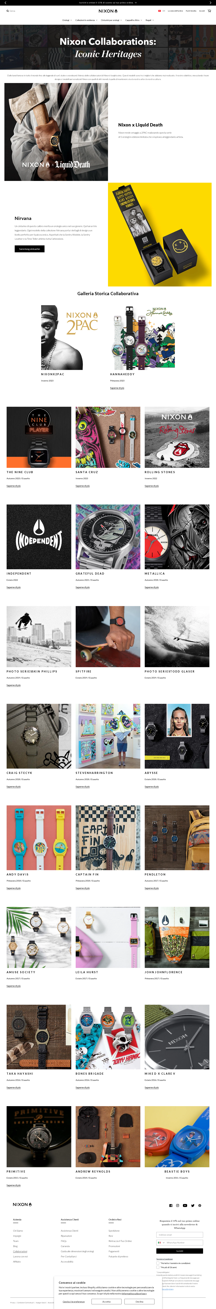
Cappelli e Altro (132, 20)
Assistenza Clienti (69, 1230)
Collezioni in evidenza (85, 20)
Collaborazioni (20, 1251)
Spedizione (114, 1230)
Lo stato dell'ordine (175, 11)
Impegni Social (41, 1303)
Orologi (65, 20)
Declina (139, 1301)
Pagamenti (114, 1251)
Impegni (17, 1235)
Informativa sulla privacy (134, 1293)
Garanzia (65, 1246)
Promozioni (114, 1246)
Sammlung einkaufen (29, 248)
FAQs (64, 1241)
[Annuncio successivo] (210, 3)
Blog (15, 1246)
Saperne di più (117, 387)
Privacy (13, 1303)
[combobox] (21, 11)
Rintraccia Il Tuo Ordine (120, 1241)
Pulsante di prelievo (118, 1256)
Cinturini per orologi (110, 20)
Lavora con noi (20, 1256)
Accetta (106, 1301)
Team (16, 1241)
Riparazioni (66, 1235)
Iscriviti (179, 1251)
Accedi (202, 11)
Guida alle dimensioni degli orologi (77, 1251)
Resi (111, 1235)
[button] (67, 20)
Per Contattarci (69, 1256)
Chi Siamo (18, 1230)
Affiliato (17, 1261)
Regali (148, 20)
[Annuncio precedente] (5, 3)
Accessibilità (67, 1261)
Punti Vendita (191, 11)
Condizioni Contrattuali (26, 1303)
